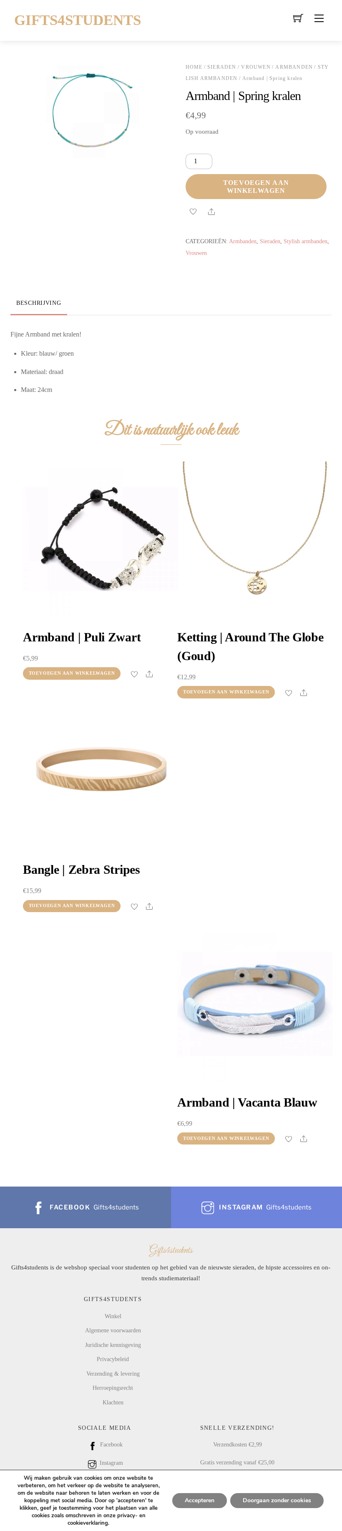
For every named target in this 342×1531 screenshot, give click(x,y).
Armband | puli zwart (82, 637)
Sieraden (221, 67)
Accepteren (199, 1500)
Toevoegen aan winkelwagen (256, 186)
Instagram (110, 1462)
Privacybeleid (113, 1359)
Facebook (110, 1444)
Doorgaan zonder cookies (277, 1500)
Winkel (113, 1316)
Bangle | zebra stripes (81, 869)
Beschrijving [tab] (38, 302)
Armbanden (294, 67)
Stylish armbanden (305, 241)
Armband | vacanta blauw (247, 1102)
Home (194, 67)
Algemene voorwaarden (113, 1330)
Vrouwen (255, 67)
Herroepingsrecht (113, 1387)
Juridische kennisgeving (113, 1344)
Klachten (113, 1402)
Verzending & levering (113, 1373)
